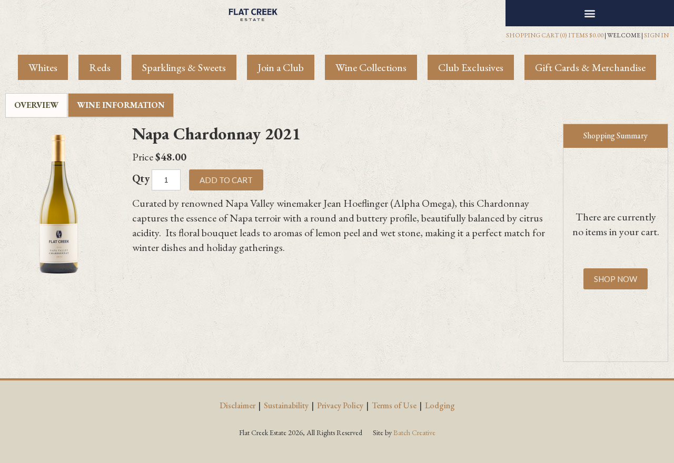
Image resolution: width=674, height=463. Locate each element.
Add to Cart (226, 180)
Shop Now (615, 279)
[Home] (253, 13)
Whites (42, 67)
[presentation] (36, 105)
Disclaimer (237, 405)
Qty (141, 178)
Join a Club (280, 67)
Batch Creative (414, 432)
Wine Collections (371, 67)
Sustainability (286, 405)
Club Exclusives (470, 67)
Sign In (656, 35)
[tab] (36, 105)
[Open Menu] (590, 13)
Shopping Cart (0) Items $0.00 (554, 35)
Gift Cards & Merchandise (590, 67)
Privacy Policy (340, 405)
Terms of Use (394, 405)
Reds (100, 67)
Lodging (440, 405)
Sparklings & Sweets (184, 67)
